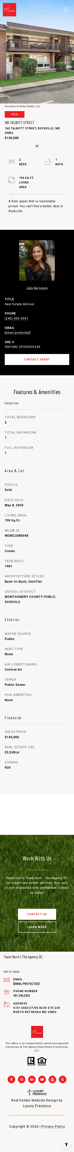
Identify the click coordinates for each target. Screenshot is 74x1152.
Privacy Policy (53, 1126)
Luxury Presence (37, 1106)
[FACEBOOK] (11, 1079)
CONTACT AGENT (37, 359)
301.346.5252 (21, 995)
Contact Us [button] (37, 914)
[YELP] (62, 1079)
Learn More (37, 927)
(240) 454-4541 (16, 318)
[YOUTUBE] (42, 1079)
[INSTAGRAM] (21, 1079)
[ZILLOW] (52, 1079)
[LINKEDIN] (32, 1079)
